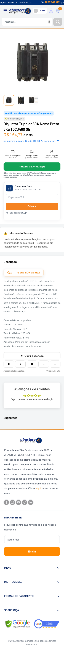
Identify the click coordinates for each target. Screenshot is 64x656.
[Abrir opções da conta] (51, 10)
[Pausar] (9, 364)
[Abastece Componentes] (32, 440)
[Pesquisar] (57, 22)
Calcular (32, 206)
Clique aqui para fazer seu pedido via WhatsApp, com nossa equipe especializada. (30, 175)
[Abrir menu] (5, 10)
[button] (6, 118)
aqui (38, 488)
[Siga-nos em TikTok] (25, 502)
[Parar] (32, 364)
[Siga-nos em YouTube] (18, 502)
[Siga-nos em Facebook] (6, 502)
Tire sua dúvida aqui (25, 272)
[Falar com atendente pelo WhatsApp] (32, 166)
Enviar (32, 551)
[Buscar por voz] (49, 22)
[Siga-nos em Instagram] (12, 502)
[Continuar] (20, 364)
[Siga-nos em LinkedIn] (31, 502)
